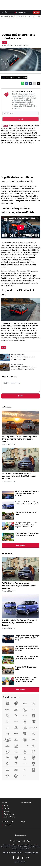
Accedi (36, 12)
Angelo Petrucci (9, 45)
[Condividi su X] (30, 83)
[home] (2, 16)
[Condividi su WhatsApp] (22, 83)
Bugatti (5, 126)
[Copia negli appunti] (38, 83)
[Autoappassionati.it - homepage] (20, 12)
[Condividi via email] (34, 83)
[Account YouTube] (27, 857)
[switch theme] (5, 12)
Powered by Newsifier (20, 862)
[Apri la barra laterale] (2, 12)
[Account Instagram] (18, 857)
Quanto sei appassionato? (15, 16)
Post (20, 396)
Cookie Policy (26, 841)
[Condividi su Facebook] (26, 83)
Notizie (4, 42)
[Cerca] (39, 16)
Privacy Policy (15, 841)
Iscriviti (20, 119)
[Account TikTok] (23, 857)
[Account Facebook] (13, 857)
